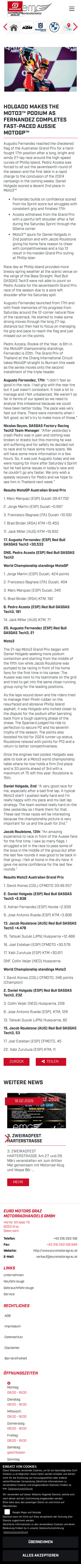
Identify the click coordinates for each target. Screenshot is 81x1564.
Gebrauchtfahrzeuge (19, 1288)
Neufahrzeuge (14, 1281)
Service (9, 1294)
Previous (6, 28)
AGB (7, 1316)
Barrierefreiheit (15, 1358)
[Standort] (67, 27)
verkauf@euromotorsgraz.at (56, 1257)
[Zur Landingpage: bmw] (54, 27)
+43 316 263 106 (65, 1238)
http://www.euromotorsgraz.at (55, 1251)
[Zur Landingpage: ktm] (27, 27)
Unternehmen (14, 1275)
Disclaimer (12, 1348)
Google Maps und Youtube (26, 1512)
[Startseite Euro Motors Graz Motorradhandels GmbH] (15, 8)
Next (75, 28)
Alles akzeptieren (40, 1555)
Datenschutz (13, 1337)
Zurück (16, 1061)
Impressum (12, 1326)
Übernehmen (40, 1542)
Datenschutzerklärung (20, 1488)
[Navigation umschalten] (72, 8)
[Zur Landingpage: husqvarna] (40, 27)
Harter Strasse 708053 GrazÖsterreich (17, 1226)
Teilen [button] (53, 1061)
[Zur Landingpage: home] (13, 27)
